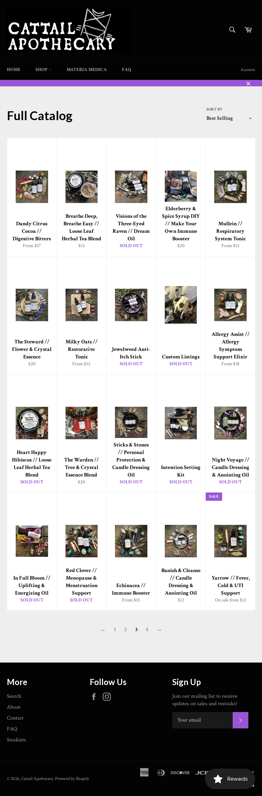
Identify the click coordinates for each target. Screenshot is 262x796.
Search (14, 696)
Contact (15, 718)
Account (248, 70)
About (13, 707)
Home (13, 70)
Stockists (16, 739)
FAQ (126, 70)
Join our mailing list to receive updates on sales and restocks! (204, 700)
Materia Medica (87, 70)
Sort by (214, 109)
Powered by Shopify (72, 778)
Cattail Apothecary (37, 778)
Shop (41, 70)
